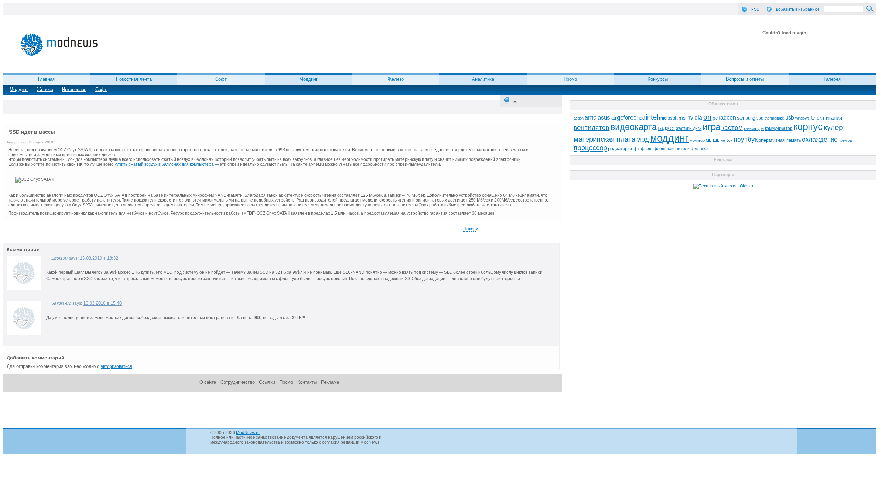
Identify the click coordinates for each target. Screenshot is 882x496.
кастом (732, 127)
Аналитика (483, 79)
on (707, 117)
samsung (746, 118)
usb (789, 118)
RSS (755, 9)
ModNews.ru (248, 432)
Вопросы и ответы (745, 79)
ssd (759, 118)
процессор (590, 148)
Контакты (307, 382)
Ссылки (267, 382)
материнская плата (604, 139)
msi (682, 118)
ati (613, 118)
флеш (647, 148)
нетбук (726, 140)
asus (604, 117)
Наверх (470, 229)
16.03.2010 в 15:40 (102, 303)
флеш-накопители (672, 148)
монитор (697, 140)
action (579, 118)
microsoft (668, 118)
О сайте (207, 382)
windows (802, 118)
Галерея (832, 79)
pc (715, 118)
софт (634, 148)
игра (711, 127)
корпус (808, 127)
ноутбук (746, 139)
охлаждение (820, 139)
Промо (570, 79)
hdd (641, 118)
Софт (101, 89)
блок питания (826, 118)
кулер (833, 127)
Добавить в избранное (798, 9)
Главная (46, 79)
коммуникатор (778, 128)
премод (845, 140)
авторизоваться (116, 366)
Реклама (330, 382)
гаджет (666, 128)
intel (652, 117)
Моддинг (19, 89)
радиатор (617, 148)
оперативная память (780, 140)
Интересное (74, 89)
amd (591, 117)
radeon (727, 117)
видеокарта (634, 127)
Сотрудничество (237, 382)
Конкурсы (658, 79)
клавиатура (754, 128)
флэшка (699, 148)
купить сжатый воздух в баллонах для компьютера (164, 164)
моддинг (669, 138)
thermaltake (774, 118)
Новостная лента (134, 79)
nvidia (694, 117)
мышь (713, 140)
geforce (626, 117)
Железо (45, 89)
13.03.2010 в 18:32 (99, 258)
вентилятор (591, 127)
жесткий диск (688, 128)
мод (642, 139)
